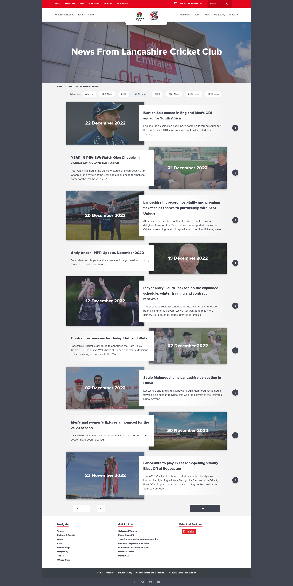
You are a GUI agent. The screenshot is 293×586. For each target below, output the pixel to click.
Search (227, 4)
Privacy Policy (125, 572)
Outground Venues (127, 531)
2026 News (213, 94)
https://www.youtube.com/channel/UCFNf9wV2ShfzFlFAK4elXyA (158, 582)
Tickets (60, 555)
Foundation (70, 3)
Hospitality (62, 551)
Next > (205, 508)
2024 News (173, 94)
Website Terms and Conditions (151, 572)
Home (57, 3)
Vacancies (108, 3)
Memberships (64, 547)
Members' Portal (126, 551)
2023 (157, 94)
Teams (60, 531)
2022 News (140, 94)
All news (89, 94)
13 (101, 508)
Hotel (82, 3)
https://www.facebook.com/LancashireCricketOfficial (135, 582)
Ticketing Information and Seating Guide (138, 539)
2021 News (107, 94)
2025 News (193, 94)
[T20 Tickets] (154, 16)
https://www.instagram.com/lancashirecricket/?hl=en (150, 582)
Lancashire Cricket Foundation (133, 547)
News (60, 539)
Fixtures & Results (66, 535)
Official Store (63, 560)
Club (59, 543)
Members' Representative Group (134, 543)
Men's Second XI (126, 535)
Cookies (110, 572)
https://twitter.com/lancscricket (142, 582)
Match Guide (122, 3)
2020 (123, 94)
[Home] (139, 16)
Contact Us (94, 3)
